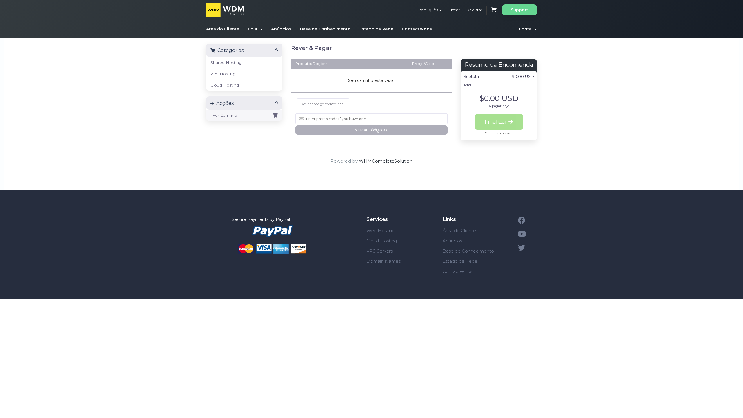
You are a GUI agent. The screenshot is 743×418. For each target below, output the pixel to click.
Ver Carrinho (223, 115)
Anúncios (281, 29)
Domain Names (384, 261)
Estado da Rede (376, 29)
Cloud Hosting (224, 85)
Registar (474, 10)
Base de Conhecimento (325, 29)
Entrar (454, 10)
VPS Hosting (222, 73)
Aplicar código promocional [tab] (323, 104)
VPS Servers (380, 251)
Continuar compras (499, 133)
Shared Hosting (225, 62)
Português (428, 10)
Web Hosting (381, 230)
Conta (526, 29)
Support (519, 9)
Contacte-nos (417, 29)
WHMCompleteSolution (385, 161)
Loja (253, 29)
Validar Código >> (371, 130)
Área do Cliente (222, 29)
